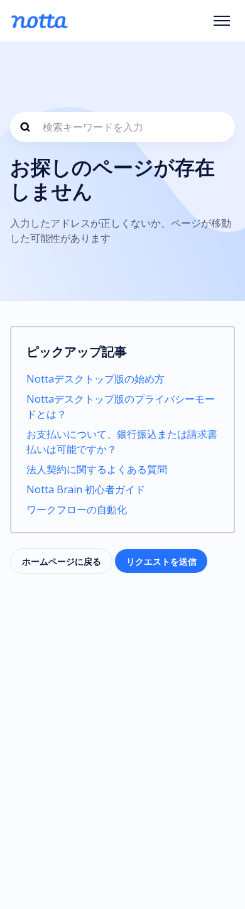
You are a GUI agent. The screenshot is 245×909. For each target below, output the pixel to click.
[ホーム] (39, 20)
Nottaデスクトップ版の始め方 (95, 379)
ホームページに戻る (61, 561)
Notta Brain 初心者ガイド (85, 489)
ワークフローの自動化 (76, 509)
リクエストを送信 (161, 561)
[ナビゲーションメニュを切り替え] (222, 20)
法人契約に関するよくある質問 (96, 469)
